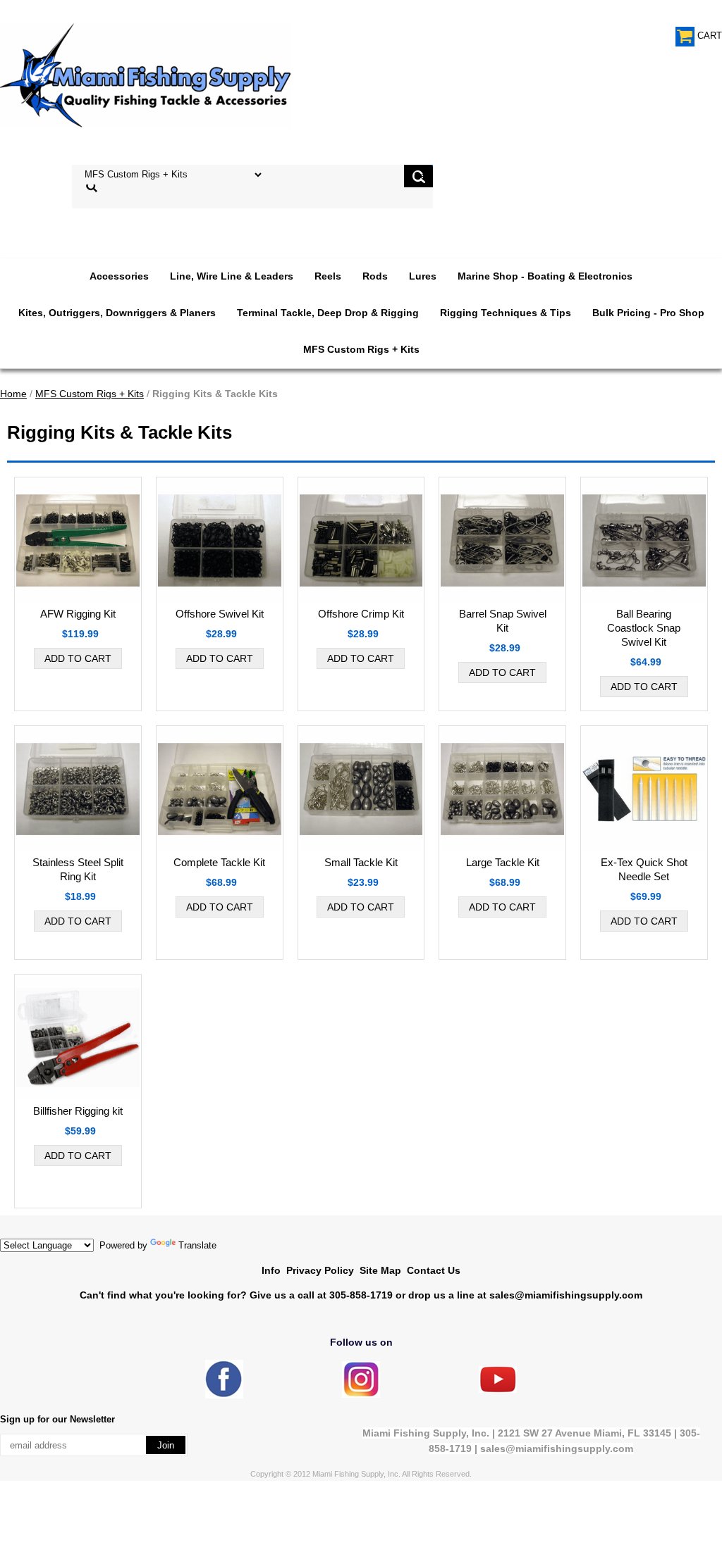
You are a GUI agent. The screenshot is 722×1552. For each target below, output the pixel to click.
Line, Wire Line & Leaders (231, 276)
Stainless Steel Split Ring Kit (77, 869)
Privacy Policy (320, 1270)
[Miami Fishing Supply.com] (498, 1389)
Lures (422, 276)
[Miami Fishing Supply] (224, 1395)
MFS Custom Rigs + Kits (361, 349)
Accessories (119, 276)
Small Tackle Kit (361, 862)
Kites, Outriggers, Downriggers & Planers (117, 312)
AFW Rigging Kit (78, 614)
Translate (197, 1245)
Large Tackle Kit (502, 862)
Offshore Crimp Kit (361, 614)
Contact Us (433, 1270)
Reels (327, 276)
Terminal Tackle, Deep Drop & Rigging (328, 312)
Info (271, 1270)
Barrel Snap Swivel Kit (502, 621)
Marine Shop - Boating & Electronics (545, 276)
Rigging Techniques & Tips (505, 312)
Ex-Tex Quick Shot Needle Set (644, 869)
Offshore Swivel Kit (220, 614)
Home (13, 393)
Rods (375, 276)
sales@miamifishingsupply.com (565, 1295)
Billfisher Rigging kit (78, 1111)
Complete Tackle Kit (219, 862)
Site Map (380, 1270)
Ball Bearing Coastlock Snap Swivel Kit (643, 628)
